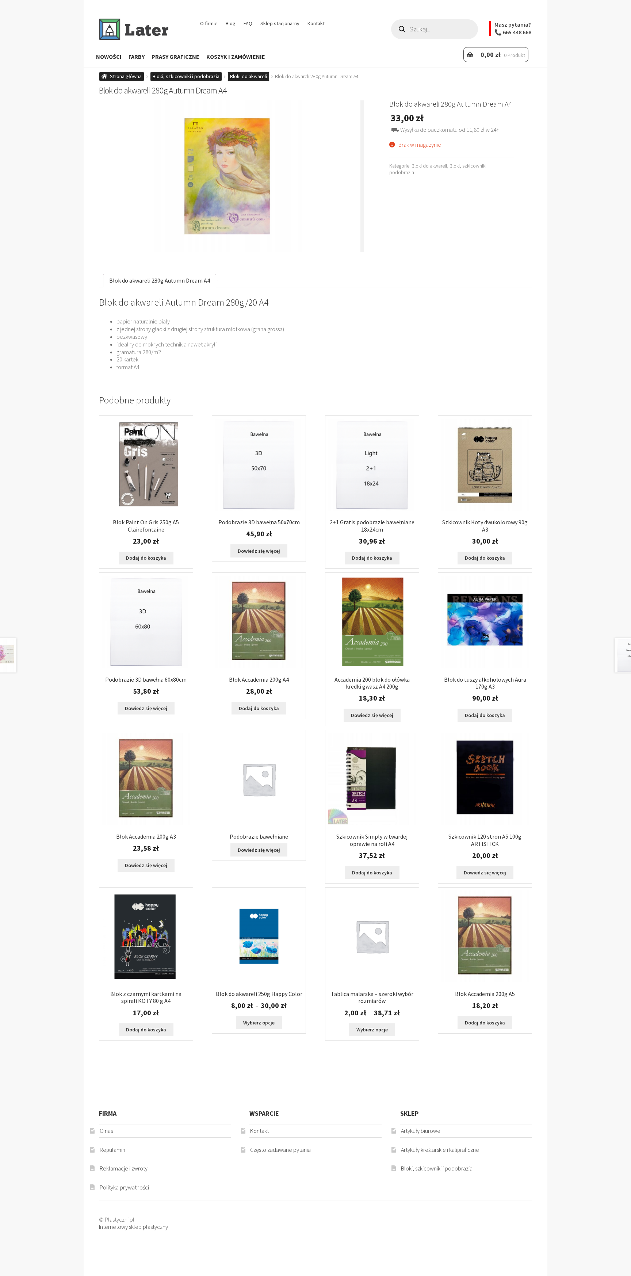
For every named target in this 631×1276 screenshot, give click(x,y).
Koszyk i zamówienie (235, 56)
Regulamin (112, 1149)
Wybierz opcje (259, 1022)
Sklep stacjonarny (279, 23)
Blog (231, 23)
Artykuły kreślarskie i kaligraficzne (440, 1149)
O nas (106, 1130)
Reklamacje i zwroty (124, 1168)
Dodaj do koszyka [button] (146, 558)
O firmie (209, 23)
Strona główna (126, 76)
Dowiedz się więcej (259, 551)
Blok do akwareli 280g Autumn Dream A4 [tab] (159, 280)
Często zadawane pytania (280, 1149)
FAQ (248, 23)
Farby (137, 56)
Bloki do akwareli (248, 76)
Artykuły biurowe (420, 1130)
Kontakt (316, 23)
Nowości (109, 56)
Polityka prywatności (124, 1187)
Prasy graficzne (175, 56)
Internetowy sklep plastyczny (133, 1226)
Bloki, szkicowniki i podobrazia (186, 76)
